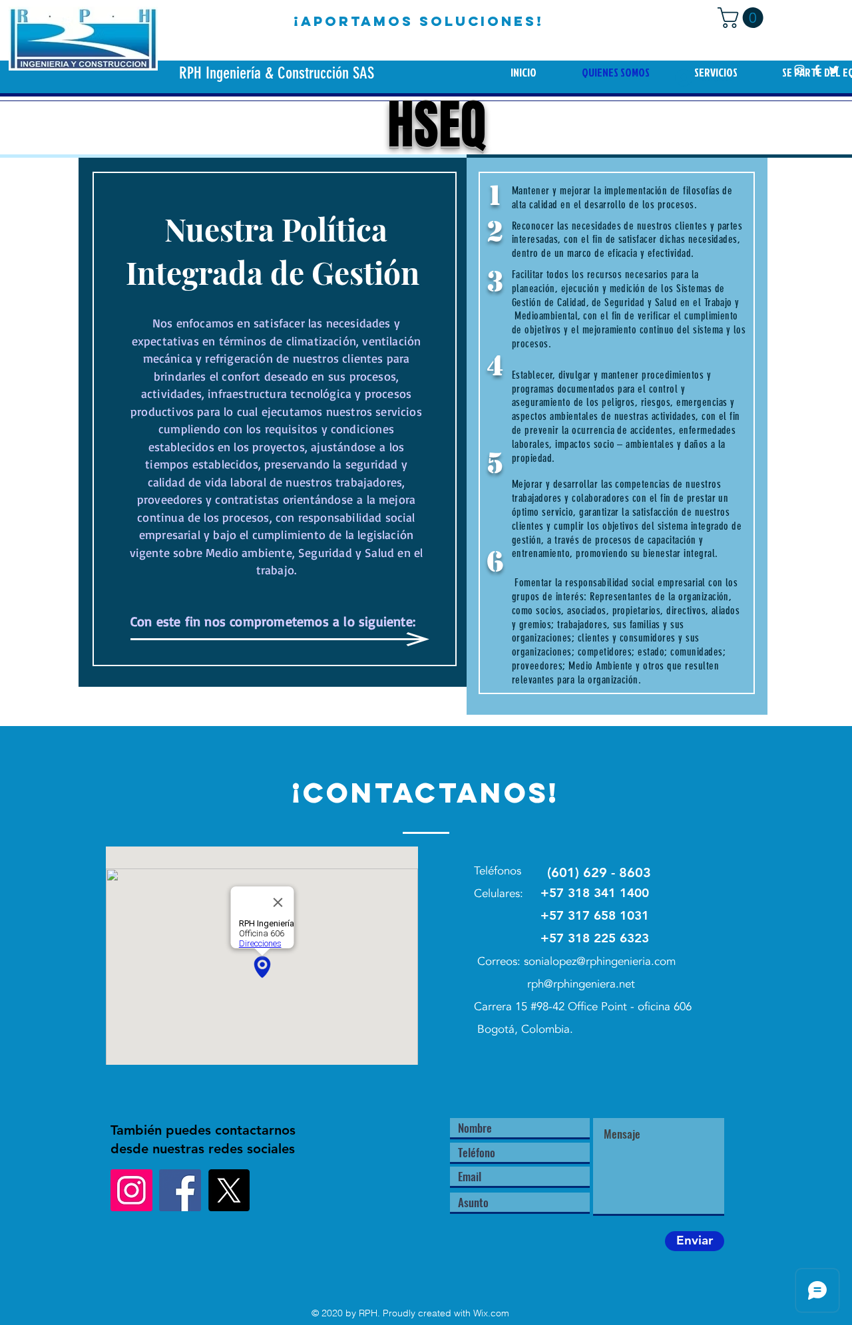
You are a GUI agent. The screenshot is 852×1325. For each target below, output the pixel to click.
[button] (743, 17)
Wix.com (491, 1313)
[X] (229, 1190)
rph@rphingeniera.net (581, 984)
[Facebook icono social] (180, 1190)
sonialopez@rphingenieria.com (600, 961)
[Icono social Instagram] (131, 1190)
